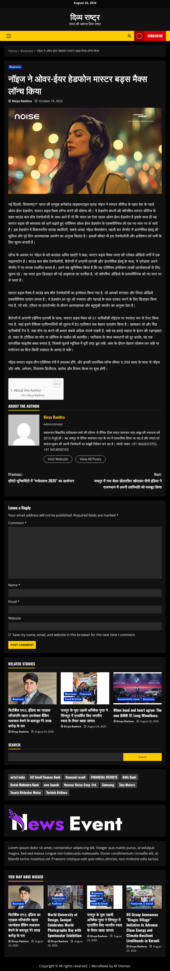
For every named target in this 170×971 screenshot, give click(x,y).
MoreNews (100, 966)
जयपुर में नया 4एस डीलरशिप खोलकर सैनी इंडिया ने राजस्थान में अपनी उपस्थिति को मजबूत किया (128, 481)
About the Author (27, 390)
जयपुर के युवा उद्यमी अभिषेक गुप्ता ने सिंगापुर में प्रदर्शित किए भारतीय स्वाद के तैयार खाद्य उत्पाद (84, 715)
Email (13, 601)
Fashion (57, 903)
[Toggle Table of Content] (54, 383)
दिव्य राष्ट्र (85, 16)
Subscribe (155, 35)
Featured (85, 694)
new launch (51, 784)
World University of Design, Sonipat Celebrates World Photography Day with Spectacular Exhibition (64, 925)
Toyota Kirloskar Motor (25, 792)
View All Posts (90, 459)
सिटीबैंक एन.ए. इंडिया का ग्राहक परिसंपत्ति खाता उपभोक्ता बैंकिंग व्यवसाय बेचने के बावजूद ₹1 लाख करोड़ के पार (29, 717)
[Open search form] (129, 36)
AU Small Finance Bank (45, 777)
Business (15, 67)
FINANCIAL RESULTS (104, 777)
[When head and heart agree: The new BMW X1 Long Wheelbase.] (137, 688)
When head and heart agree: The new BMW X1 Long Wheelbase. (137, 712)
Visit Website (58, 459)
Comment (17, 523)
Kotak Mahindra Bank (24, 784)
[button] (8, 35)
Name (14, 585)
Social (149, 903)
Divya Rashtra (22, 101)
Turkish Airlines (56, 792)
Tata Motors (127, 784)
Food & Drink (73, 699)
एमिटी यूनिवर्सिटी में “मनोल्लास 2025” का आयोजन (41, 477)
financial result (76, 777)
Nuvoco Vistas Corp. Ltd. (80, 784)
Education (58, 898)
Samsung (108, 784)
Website (14, 618)
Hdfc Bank (129, 777)
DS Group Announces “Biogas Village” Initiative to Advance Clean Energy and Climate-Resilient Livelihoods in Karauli (142, 927)
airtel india (17, 777)
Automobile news (129, 699)
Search (14, 744)
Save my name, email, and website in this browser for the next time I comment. (74, 634)
